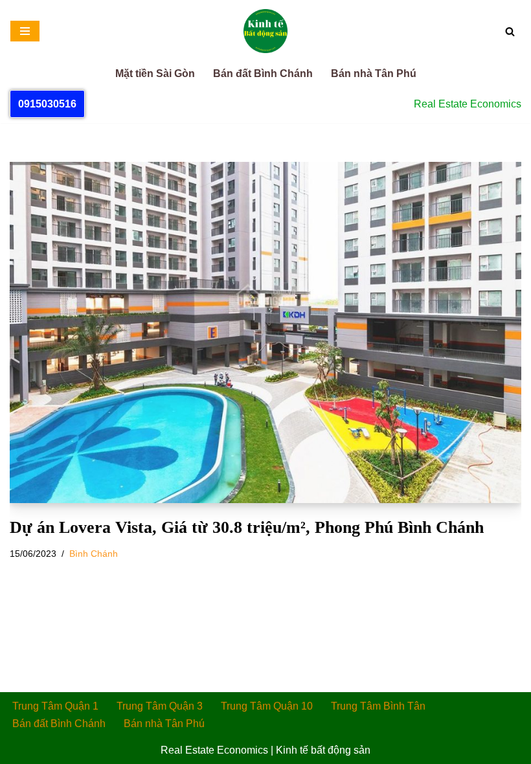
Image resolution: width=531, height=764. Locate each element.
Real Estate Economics (214, 750)
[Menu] (25, 31)
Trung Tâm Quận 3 (160, 706)
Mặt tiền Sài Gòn (155, 73)
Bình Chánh (93, 553)
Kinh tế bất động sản (323, 750)
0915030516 (47, 103)
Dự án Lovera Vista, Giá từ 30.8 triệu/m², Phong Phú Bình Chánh (247, 527)
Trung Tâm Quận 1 (55, 706)
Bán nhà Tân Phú (373, 73)
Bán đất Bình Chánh (263, 73)
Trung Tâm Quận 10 (267, 706)
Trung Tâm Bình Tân (378, 706)
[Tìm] (510, 31)
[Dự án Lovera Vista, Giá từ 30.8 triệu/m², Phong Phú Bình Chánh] (265, 332)
